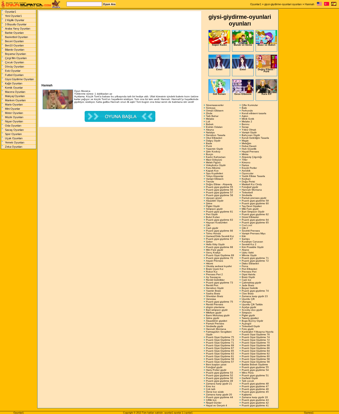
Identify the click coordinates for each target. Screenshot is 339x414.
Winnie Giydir (249, 255)
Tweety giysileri (250, 318)
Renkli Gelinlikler (215, 279)
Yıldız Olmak (249, 129)
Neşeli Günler (213, 402)
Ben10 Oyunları (14, 45)
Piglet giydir (248, 315)
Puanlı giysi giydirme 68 (219, 247)
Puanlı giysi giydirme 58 (219, 195)
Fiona (245, 266)
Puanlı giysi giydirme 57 (219, 192)
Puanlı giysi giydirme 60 (255, 203)
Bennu (245, 124)
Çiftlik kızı (211, 400)
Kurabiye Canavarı (252, 241)
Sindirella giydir (214, 326)
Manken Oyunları (15, 100)
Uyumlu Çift (248, 299)
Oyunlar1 (255, 4)
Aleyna (210, 129)
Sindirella (247, 195)
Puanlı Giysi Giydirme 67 (220, 348)
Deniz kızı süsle (215, 391)
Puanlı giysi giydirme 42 (255, 402)
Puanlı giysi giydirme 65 (255, 222)
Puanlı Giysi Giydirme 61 (220, 356)
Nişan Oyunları (14, 121)
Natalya (210, 132)
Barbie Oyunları (14, 32)
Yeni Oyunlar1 (13, 15)
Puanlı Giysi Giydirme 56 (256, 361)
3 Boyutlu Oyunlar (16, 24)
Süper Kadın (219, 44)
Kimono (246, 162)
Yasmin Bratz (213, 290)
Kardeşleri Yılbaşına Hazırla (257, 331)
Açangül (246, 323)
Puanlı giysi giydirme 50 (219, 378)
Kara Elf (266, 94)
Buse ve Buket (266, 44)
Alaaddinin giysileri (216, 320)
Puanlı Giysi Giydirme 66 (256, 348)
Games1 (309, 412)
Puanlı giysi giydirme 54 (255, 370)
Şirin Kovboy (213, 151)
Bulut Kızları (213, 217)
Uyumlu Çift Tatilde (252, 304)
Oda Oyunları (13, 125)
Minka (245, 154)
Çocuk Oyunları (14, 62)
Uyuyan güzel (214, 198)
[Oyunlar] (326, 4)
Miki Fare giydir (250, 208)
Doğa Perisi (248, 181)
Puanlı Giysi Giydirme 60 (256, 356)
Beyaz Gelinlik (250, 288)
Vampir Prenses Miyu (254, 233)
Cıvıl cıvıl (247, 225)
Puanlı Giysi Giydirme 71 (220, 342)
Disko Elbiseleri (250, 263)
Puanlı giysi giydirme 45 (255, 391)
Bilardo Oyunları (14, 49)
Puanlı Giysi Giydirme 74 (256, 337)
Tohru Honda (213, 233)
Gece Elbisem (242, 94)
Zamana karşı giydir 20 (219, 394)
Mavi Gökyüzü (214, 159)
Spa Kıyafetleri (214, 173)
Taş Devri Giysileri (252, 206)
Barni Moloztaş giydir (218, 315)
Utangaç (246, 301)
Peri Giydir (212, 214)
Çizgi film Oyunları (16, 58)
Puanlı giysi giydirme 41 (255, 405)
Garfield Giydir (250, 378)
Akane (245, 249)
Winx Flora (248, 372)
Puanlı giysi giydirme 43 (255, 400)
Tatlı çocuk (248, 381)
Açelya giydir (249, 307)
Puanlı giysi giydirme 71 (255, 258)
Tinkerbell (247, 192)
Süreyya (210, 107)
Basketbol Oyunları (16, 36)
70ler (244, 159)
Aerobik (246, 170)
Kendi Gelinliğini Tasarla (255, 138)
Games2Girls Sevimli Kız (220, 236)
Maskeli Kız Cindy (252, 184)
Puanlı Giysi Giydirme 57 (220, 361)
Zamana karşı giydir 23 (255, 296)
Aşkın (245, 116)
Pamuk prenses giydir (254, 198)
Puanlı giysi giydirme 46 (255, 389)
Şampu (246, 239)
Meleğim (246, 143)
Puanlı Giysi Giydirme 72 (256, 340)
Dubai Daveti (249, 146)
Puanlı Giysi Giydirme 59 (220, 359)
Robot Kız (211, 271)
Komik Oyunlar (14, 87)
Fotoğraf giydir (250, 187)
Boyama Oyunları (15, 53)
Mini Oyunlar (12, 108)
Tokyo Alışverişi (214, 176)
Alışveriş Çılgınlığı (252, 157)
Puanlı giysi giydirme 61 (219, 211)
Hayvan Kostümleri (216, 222)
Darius (245, 165)
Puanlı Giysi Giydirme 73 (220, 340)
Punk (209, 146)
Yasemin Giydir (214, 148)
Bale (244, 107)
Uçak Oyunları (14, 138)
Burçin (209, 154)
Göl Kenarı (219, 94)
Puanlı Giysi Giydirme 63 (220, 353)
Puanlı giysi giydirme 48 (255, 383)
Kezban (246, 178)
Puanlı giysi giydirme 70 (219, 258)
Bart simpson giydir (217, 310)
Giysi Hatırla (248, 274)
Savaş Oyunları (14, 129)
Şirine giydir (212, 318)
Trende (210, 181)
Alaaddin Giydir (214, 200)
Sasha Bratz (213, 293)
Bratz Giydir (248, 277)
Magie (245, 140)
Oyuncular (247, 173)
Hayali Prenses (250, 151)
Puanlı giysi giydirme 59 (255, 200)
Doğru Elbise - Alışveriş (219, 184)
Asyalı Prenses (214, 260)
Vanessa (211, 299)
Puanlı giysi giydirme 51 (255, 375)
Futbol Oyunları (14, 74)
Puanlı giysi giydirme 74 (255, 290)
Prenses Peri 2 (214, 274)
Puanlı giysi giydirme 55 (219, 187)
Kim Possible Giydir (253, 247)
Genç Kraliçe (213, 252)
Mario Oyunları (14, 104)
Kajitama (247, 394)
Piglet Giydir (213, 206)
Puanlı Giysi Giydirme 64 (256, 350)
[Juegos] (333, 4)
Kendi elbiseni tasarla (254, 113)
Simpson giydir (214, 208)
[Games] (319, 4)
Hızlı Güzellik (249, 148)
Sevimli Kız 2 (249, 244)
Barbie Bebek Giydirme (255, 364)
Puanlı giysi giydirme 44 (219, 397)
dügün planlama (215, 307)
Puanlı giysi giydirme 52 (219, 375)
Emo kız (210, 386)
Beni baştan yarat (216, 364)
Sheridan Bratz (214, 296)
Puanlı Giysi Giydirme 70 (256, 342)
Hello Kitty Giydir (215, 244)
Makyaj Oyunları (15, 96)
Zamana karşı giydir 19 (255, 397)
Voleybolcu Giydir (216, 165)
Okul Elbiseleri (214, 138)
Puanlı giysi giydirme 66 (219, 230)
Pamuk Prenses (215, 323)
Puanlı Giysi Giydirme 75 (220, 337)
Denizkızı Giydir (215, 288)
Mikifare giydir (213, 312)
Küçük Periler (249, 168)
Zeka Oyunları (13, 146)
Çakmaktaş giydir (251, 282)
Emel (243, 69)
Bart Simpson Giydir (253, 211)
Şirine (209, 203)
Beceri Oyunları (14, 41)
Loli (208, 121)
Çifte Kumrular (250, 105)
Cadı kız (246, 279)
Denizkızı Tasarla (215, 135)
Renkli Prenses (214, 304)
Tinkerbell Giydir (251, 326)
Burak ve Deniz (243, 44)
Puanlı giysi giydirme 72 (255, 260)
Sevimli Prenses (251, 230)
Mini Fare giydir (214, 249)
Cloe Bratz (248, 293)
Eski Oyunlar (13, 70)
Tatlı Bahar (212, 116)
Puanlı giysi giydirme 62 (255, 214)
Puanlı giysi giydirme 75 (219, 301)
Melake (210, 118)
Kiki (244, 236)
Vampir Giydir (249, 132)
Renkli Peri (212, 285)
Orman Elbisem (214, 110)
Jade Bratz (248, 285)
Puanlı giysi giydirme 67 (219, 239)
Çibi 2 (245, 228)
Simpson (247, 312)
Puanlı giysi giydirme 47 (255, 386)
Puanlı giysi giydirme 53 (219, 372)
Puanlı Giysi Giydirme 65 (220, 350)
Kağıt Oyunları (13, 83)
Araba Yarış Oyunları (17, 28)
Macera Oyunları (15, 91)
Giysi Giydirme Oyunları (19, 79)
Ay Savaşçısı (213, 277)
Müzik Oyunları (14, 117)
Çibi (208, 225)
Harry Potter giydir (216, 370)
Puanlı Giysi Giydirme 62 (256, 353)
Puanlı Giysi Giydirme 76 (256, 334)
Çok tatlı (210, 389)
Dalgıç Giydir (213, 140)
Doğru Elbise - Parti (266, 70)
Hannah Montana (252, 189)
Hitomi (209, 263)
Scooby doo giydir (252, 310)
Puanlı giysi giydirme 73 (219, 282)
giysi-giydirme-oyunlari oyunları (283, 4)
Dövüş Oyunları (14, 66)
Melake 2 (247, 121)
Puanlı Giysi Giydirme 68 (256, 345)
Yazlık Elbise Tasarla (253, 176)
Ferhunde (247, 110)
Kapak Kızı (212, 170)
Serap (245, 127)
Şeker (209, 241)
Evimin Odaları (214, 127)
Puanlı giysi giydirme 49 (219, 381)
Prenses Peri (249, 271)
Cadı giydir (212, 228)
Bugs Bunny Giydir (252, 320)
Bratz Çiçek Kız (214, 269)
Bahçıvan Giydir (251, 135)
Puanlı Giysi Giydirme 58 (256, 359)
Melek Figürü (213, 162)
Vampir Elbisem (214, 178)
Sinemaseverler (215, 105)
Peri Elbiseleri (249, 269)
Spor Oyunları (13, 134)
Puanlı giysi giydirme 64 (255, 219)
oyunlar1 (168, 413)
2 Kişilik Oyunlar (14, 20)
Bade (209, 143)
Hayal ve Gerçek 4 (216, 405)
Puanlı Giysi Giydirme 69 (220, 255)
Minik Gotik (248, 118)
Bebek (209, 124)
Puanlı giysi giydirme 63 (219, 219)
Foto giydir (248, 329)
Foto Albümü (213, 168)
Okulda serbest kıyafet (219, 266)
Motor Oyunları (14, 112)
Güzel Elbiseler (250, 217)
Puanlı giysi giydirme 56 (219, 189)
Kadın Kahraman (216, 157)
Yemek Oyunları (14, 142)
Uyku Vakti (248, 252)
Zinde (209, 113)
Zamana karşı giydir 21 (219, 383)
